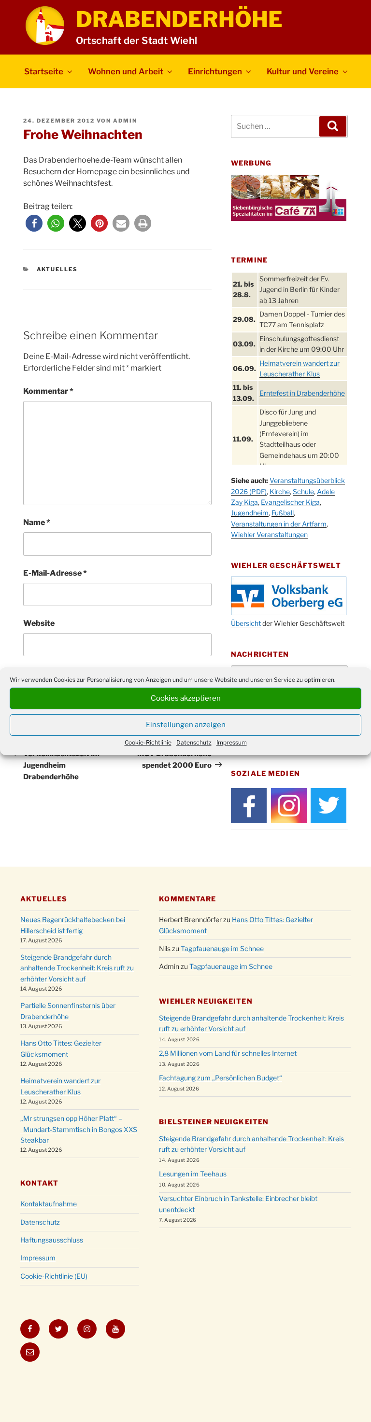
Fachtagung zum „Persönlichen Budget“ (220, 1078)
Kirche (280, 491)
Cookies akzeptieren (186, 698)
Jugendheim (250, 513)
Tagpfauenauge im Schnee (222, 948)
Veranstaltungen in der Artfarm (279, 524)
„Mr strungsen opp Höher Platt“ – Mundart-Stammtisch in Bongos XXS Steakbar (78, 1129)
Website (39, 623)
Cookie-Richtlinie (148, 742)
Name (36, 522)
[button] (34, 223)
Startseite (43, 71)
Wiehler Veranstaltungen (269, 534)
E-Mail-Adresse (55, 573)
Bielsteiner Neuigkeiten (214, 1122)
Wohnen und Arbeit (125, 71)
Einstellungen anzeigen (186, 724)
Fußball (282, 513)
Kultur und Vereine (303, 71)
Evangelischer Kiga (290, 502)
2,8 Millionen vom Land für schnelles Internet (228, 1053)
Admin (125, 120)
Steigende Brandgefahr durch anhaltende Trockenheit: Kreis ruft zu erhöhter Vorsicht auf (77, 968)
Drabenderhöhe (179, 19)
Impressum (231, 742)
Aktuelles (57, 269)
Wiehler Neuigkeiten (205, 1001)
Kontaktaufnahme (48, 1204)
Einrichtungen (215, 71)
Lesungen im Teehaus (193, 1174)
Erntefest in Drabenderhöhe (302, 393)
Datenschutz (194, 742)
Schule (303, 491)
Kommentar (48, 391)
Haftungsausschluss (51, 1240)
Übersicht (246, 623)
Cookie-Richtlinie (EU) (53, 1276)
